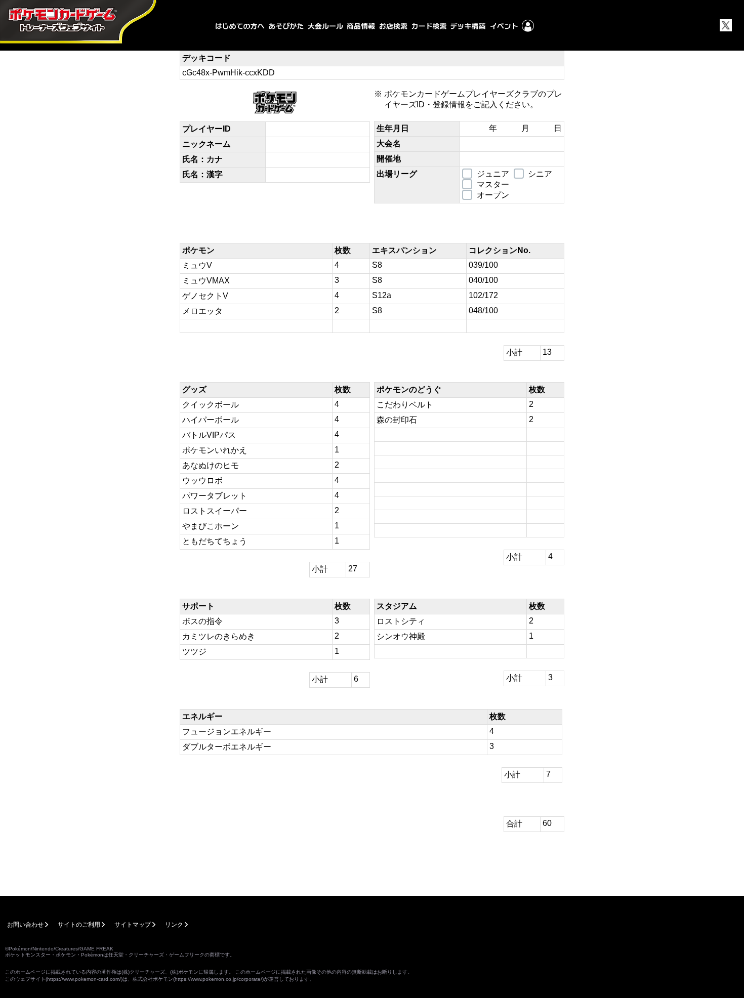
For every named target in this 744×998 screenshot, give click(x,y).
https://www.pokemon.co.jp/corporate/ (218, 979)
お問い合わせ (25, 924)
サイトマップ (132, 924)
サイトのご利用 (79, 924)
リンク (174, 924)
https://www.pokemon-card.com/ (84, 979)
